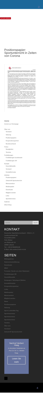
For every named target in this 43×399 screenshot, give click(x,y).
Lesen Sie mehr (16, 360)
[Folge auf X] (6, 378)
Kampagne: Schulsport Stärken (15, 280)
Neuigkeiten (9, 149)
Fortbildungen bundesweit (14, 157)
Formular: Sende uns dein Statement (16, 271)
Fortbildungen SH (11, 160)
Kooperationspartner (12, 140)
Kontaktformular (11, 172)
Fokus (6, 147)
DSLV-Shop (8, 205)
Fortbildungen (8, 155)
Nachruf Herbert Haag (16, 344)
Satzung (8, 134)
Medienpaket (10, 186)
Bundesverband (11, 144)
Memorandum (10, 183)
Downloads (9, 189)
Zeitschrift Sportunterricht (14, 180)
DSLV (6, 268)
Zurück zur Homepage (11, 124)
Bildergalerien (9, 259)
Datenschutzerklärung (11, 262)
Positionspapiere (11, 138)
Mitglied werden (11, 192)
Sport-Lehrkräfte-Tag (11, 310)
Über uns (7, 129)
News (6, 301)
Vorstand (8, 131)
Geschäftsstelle (11, 166)
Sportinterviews (11, 198)
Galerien (7, 202)
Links (7, 195)
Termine (8, 152)
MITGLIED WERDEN (5, 18)
